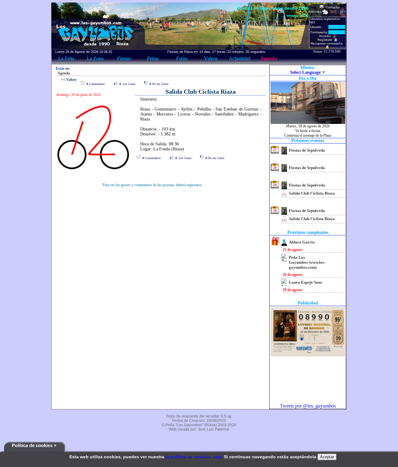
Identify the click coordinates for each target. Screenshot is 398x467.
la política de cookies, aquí (194, 456)
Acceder (326, 36)
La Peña (66, 58)
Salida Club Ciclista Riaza (312, 193)
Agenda (268, 58)
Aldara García (302, 242)
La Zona (95, 58)
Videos (211, 58)
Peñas (153, 58)
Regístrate (325, 39)
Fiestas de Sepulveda (307, 150)
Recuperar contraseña (328, 43)
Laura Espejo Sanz (305, 282)
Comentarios (95, 84)
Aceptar (327, 457)
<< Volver (68, 80)
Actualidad (239, 58)
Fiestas (124, 58)
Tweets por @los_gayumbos (308, 405)
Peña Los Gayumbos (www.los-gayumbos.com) (307, 262)
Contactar (332, 7)
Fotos (181, 58)
